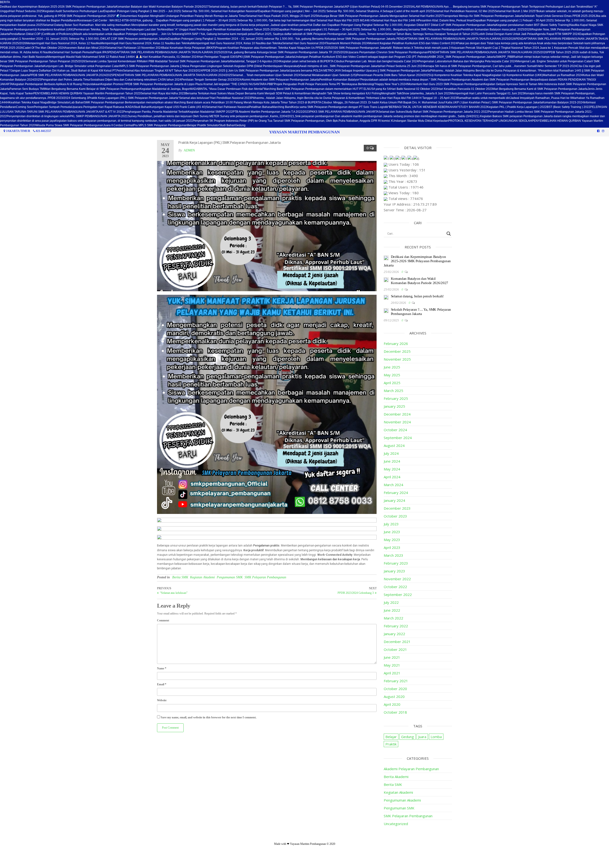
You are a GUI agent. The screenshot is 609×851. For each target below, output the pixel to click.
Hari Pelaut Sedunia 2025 (26, 11)
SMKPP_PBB (504, 56)
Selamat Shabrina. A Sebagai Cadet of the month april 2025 (394, 11)
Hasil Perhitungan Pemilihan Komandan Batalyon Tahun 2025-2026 (233, 29)
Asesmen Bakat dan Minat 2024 (85, 47)
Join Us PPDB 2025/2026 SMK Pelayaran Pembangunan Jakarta (347, 47)
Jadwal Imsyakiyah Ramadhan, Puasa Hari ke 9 (541, 98)
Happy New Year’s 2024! (391, 84)
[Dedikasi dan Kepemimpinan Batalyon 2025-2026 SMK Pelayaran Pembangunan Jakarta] (386, 257)
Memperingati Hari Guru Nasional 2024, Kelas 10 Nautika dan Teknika (236, 43)
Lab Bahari (77, 102)
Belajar (391, 736)
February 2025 (396, 398)
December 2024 (397, 414)
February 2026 (396, 343)
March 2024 (393, 484)
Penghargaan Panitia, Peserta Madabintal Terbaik (155, 111)
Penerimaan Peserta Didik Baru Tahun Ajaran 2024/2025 (393, 75)
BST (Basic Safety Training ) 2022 (568, 107)
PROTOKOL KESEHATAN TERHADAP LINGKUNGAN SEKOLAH (490, 120)
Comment (163, 620)
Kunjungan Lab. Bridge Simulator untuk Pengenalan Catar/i (82, 66)
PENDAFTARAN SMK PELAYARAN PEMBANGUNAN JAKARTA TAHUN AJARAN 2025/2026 (168, 52)
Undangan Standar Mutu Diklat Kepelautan (420, 120)
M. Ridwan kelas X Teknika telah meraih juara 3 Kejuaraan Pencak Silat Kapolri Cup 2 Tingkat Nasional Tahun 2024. (464, 47)
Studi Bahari (142, 107)
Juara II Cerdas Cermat (118, 125)
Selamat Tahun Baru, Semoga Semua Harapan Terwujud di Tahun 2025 (431, 34)
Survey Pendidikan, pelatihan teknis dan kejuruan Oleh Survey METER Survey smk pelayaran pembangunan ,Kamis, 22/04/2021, (211, 116)
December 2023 (397, 508)
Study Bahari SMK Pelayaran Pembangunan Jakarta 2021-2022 (446, 111)
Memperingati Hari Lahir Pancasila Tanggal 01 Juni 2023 (487, 93)
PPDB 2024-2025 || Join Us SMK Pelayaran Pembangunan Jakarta (245, 70)
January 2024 (394, 500)
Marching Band (282, 107)
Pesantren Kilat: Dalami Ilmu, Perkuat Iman (445, 20)
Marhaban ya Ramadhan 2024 (563, 75)
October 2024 (395, 429)
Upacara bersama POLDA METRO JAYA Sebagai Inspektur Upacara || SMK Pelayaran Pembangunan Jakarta (359, 70)
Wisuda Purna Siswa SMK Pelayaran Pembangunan (69, 125)
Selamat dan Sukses (391, 111)
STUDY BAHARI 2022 (472, 107)
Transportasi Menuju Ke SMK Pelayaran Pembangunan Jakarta (483, 16)
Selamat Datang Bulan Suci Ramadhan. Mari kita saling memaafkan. (87, 25)
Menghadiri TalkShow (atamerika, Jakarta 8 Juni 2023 (416, 93)
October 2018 (395, 712)
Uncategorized (396, 823)
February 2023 (396, 563)
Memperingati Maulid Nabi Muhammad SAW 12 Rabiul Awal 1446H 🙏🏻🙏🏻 (94, 56)
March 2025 (393, 390)
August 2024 (394, 445)
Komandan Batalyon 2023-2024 (563, 102)
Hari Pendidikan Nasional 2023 (230, 98)
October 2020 (395, 688)
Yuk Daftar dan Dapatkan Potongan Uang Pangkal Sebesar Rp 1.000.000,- (356, 25)
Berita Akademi (396, 776)
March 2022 (393, 618)
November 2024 (397, 422)
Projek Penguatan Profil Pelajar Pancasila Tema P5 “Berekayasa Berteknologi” (324, 84)
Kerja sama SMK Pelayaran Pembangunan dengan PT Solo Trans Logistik (340, 107)
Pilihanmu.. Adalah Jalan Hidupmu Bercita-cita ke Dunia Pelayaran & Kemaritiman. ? (484, 70)
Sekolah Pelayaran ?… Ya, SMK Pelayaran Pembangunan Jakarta (300, 6)
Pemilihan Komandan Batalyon (339, 79)
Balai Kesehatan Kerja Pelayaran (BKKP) (189, 47)
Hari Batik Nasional (34, 56)
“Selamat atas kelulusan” (194, 98)
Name (161, 668)
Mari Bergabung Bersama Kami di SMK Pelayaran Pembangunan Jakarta (540, 89)
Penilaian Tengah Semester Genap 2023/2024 (211, 79)
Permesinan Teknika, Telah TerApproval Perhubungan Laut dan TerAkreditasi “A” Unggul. (131, 29)
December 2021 (397, 641)
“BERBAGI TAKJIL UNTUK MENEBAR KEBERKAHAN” (423, 107)
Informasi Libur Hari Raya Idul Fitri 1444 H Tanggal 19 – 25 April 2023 (412, 98)
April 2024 (392, 476)
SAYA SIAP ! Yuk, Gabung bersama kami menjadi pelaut (220, 34)
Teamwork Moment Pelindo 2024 (347, 43)
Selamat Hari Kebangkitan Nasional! (234, 11)
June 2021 (392, 657)
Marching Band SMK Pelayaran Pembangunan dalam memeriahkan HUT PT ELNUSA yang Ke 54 (327, 89)
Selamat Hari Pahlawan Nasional (227, 107)
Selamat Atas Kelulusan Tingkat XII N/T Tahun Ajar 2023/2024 (162, 70)
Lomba (436, 736)
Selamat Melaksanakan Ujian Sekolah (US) (328, 75)
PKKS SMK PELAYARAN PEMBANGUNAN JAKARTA (344, 111)
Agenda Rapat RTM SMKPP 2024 (557, 34)
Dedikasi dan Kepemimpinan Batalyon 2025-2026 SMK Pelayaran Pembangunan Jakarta (58, 6)
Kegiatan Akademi (202, 577)
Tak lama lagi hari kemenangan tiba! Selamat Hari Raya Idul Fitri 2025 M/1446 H (321, 20)
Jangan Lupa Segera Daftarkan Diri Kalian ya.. (41, 70)
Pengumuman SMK (230, 577)
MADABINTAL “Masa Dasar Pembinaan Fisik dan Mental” (227, 89)
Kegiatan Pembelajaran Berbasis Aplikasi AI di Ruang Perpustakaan (57, 84)
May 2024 (392, 469)
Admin (189, 150)
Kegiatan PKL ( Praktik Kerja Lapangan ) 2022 (517, 107)
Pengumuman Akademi (402, 800)
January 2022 (394, 633)
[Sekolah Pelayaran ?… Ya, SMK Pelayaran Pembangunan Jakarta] (386, 310)
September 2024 (398, 437)
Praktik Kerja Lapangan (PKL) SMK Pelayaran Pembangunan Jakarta (133, 98)
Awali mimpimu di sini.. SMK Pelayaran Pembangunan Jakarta (340, 66)
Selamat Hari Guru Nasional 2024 (304, 43)
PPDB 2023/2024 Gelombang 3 (68, 98)
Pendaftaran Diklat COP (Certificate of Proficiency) (42, 34)
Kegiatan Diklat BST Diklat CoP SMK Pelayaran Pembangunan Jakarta (450, 25)
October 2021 (395, 649)
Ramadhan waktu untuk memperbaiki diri (483, 98)
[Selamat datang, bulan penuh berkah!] (386, 297)
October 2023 (395, 516)
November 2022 (397, 578)
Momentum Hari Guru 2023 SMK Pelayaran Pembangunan (446, 84)
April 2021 (392, 673)
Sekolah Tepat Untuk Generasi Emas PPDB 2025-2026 (559, 16)
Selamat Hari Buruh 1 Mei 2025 (515, 11)
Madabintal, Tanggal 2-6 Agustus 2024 (255, 61)
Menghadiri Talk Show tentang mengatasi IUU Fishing (346, 93)
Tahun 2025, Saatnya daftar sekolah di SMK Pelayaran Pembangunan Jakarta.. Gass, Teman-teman (320, 34)
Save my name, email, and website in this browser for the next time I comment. (208, 717)
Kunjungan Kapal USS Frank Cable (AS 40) (178, 107)
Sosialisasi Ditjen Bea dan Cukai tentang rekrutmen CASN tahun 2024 (135, 79)
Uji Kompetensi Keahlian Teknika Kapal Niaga (460, 75)
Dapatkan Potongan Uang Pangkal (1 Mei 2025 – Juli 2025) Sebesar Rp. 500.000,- (157, 11)
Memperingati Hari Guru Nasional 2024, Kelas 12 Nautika (63, 43)
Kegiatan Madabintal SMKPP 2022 (210, 111)
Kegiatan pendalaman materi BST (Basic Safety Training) (533, 25)
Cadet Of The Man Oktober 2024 (44, 47)
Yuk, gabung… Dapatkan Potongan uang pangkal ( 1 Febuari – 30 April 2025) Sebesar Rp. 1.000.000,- (202, 20)
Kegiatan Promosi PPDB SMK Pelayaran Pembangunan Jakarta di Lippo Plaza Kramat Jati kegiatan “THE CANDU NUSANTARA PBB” (187, 84)
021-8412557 (43, 131)
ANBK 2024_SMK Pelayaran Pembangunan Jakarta (462, 56)
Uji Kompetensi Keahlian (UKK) (53, 29)
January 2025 (394, 406)
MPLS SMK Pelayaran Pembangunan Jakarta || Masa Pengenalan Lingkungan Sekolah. (177, 66)
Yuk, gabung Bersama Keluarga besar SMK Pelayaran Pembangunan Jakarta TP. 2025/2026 (287, 52)
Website (162, 700)
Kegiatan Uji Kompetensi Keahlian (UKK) (516, 75)
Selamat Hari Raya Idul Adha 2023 (163, 93)
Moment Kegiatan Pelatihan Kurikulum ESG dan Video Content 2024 (412, 43)
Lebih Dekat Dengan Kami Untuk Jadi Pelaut (506, 34)
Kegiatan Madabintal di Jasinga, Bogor (165, 89)
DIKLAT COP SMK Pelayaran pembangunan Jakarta (134, 38)
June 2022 (392, 610)
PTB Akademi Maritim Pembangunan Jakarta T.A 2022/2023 (271, 111)
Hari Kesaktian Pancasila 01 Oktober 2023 (465, 89)
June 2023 (392, 531)
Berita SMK (180, 577)
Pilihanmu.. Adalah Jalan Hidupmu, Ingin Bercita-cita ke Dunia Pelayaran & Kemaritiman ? (309, 98)
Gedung (240, 125)
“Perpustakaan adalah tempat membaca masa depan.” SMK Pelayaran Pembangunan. (415, 79)
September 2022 (398, 594)
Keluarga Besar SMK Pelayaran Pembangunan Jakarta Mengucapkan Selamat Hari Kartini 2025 (379, 16)
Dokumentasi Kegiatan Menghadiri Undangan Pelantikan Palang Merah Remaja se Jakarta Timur (183, 16)
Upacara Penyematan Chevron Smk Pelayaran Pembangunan (387, 52)
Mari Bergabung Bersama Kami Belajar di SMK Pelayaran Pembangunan (92, 89)
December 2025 (397, 351)
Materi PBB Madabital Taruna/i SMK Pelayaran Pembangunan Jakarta (185, 61)
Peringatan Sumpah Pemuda (52, 107)
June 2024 (392, 461)
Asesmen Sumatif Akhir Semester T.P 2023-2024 (545, 66)
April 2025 (392, 382)
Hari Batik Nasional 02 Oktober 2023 (414, 89)
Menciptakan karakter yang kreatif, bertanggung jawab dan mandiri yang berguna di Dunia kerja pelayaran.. (200, 25)
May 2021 (392, 665)
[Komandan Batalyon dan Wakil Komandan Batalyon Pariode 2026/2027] (386, 279)
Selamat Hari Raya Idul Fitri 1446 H (395, 20)
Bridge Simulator (59, 102)
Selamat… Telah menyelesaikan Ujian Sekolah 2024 (266, 75)
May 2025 (392, 374)
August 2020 (394, 696)
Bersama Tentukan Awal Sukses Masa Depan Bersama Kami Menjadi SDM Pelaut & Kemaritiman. (248, 93)
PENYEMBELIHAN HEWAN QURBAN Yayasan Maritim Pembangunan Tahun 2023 (87, 93)
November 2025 (397, 359)
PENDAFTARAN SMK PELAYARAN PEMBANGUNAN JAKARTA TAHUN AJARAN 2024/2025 (172, 75)
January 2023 (394, 571)
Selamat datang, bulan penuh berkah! (233, 6)
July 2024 (391, 453)
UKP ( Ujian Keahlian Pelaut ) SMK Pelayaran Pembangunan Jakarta (497, 102)
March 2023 (393, 555)
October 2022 (395, 586)
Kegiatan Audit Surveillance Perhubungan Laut (73, 11)
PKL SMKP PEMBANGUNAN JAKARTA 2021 (99, 116)
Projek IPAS (100, 52)
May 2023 (392, 539)
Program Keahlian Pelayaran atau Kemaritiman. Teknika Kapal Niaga (260, 47)
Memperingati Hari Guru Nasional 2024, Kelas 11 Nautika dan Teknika (146, 43)
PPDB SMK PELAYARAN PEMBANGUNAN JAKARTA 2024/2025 (71, 75)
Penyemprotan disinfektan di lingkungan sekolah (38, 116)
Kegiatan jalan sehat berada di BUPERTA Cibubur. (312, 61)
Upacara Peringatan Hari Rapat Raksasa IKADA (102, 107)
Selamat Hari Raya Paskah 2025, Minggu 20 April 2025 (281, 16)
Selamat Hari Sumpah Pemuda (73, 52)
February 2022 (396, 626)
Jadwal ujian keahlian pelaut (289, 25)
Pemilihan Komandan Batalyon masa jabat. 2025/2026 (496, 29)
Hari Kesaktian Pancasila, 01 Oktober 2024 (170, 56)
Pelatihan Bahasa (260, 107)
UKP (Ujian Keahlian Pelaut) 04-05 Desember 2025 (376, 6)
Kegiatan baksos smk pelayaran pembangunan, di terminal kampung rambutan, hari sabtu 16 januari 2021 (124, 120)
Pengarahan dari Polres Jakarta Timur (65, 79)
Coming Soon (25, 107)
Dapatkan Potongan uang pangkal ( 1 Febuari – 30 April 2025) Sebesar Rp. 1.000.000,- (529, 20)
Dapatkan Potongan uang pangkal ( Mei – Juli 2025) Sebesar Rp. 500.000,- (307, 11)
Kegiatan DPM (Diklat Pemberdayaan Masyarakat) (267, 66)
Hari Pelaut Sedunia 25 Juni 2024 (402, 66)
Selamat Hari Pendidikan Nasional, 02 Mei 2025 (463, 11)
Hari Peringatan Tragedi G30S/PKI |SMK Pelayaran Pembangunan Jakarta (246, 56)
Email (161, 684)
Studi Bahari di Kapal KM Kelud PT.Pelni (97, 70)
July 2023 (391, 524)
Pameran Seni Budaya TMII (27, 89)
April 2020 (392, 704)
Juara (422, 736)
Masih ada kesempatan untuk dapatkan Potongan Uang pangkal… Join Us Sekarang (129, 34)
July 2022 (391, 602)
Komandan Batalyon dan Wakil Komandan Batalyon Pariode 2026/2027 (162, 6)
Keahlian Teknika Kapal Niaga (28, 102)
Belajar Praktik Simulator (203, 125)
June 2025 (392, 367)
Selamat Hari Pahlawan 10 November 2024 (134, 47)
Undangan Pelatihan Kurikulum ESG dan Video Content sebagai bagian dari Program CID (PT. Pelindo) (361, 56)
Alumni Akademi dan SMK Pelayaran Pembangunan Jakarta (280, 79)
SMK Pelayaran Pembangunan (265, 577)
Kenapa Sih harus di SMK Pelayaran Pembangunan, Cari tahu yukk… (469, 66)
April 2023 (392, 547)
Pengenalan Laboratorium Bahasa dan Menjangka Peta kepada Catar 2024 (467, 61)
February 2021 (396, 680)
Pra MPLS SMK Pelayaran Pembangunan (160, 125)
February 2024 (396, 492)
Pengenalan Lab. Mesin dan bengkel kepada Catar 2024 (381, 61)
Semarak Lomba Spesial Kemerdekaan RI (112, 61)
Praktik (391, 744)
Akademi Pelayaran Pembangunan (411, 768)
